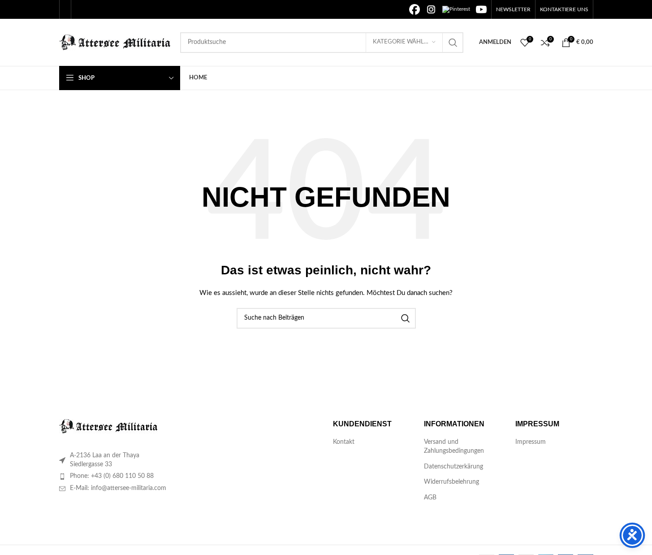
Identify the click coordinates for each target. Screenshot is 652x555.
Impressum (530, 442)
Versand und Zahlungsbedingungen (454, 446)
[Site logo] (115, 42)
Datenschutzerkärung (453, 467)
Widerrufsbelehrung (451, 482)
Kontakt (343, 442)
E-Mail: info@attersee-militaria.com (118, 488)
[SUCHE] (453, 42)
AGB (430, 497)
